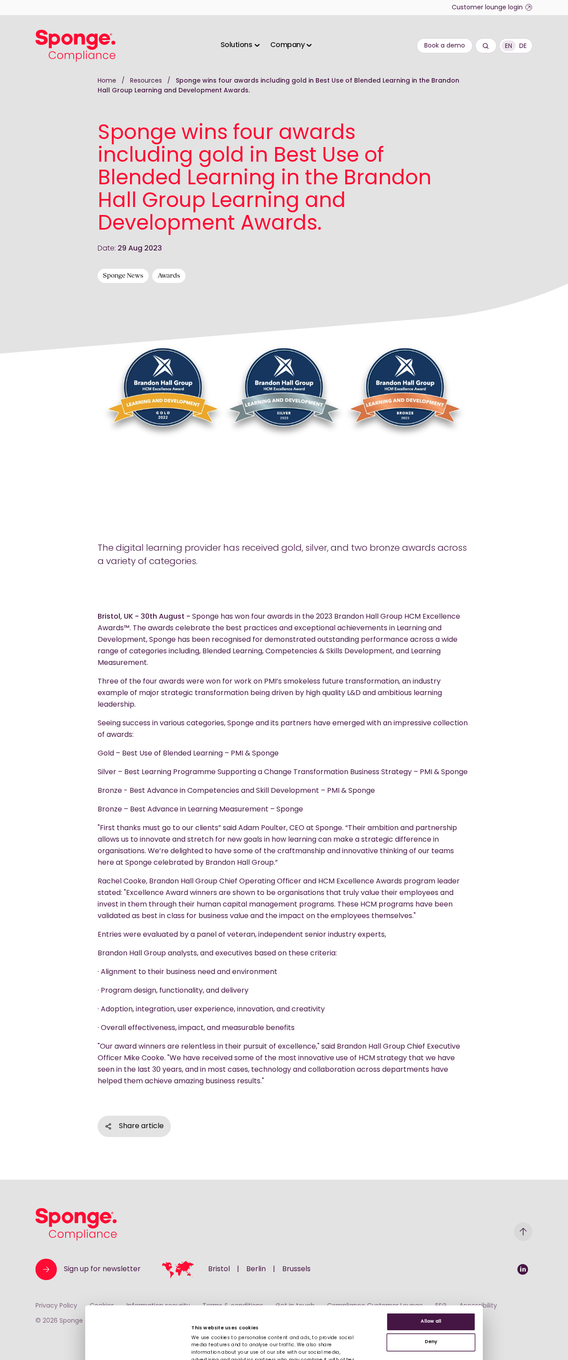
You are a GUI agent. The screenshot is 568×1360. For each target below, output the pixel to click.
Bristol (219, 1269)
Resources (147, 81)
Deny (431, 1342)
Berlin (256, 1269)
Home (107, 81)
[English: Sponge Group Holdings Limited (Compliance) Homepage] (75, 46)
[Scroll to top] (523, 1231)
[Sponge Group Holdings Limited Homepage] (76, 1224)
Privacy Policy (56, 1306)
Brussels (296, 1269)
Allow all (431, 1322)
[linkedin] (522, 1269)
